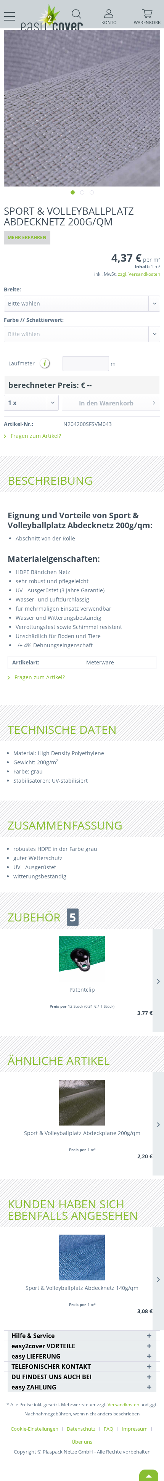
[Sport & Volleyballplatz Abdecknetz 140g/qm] (82, 1257)
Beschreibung (50, 480)
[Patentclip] (82, 959)
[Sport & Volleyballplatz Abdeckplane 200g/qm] (82, 1103)
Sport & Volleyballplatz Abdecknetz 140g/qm (82, 1287)
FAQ (108, 1428)
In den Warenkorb (106, 403)
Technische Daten (62, 729)
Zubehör (42, 917)
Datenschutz (81, 1428)
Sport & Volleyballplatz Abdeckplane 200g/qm (82, 1133)
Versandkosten (123, 1404)
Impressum (135, 1428)
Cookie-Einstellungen (34, 1428)
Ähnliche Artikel (59, 1060)
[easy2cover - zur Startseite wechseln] (38, 10)
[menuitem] (9, 16)
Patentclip (82, 989)
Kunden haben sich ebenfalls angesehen (73, 1209)
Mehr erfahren (27, 237)
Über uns (82, 1441)
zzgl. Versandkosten (139, 274)
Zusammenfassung (65, 825)
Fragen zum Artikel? (35, 435)
